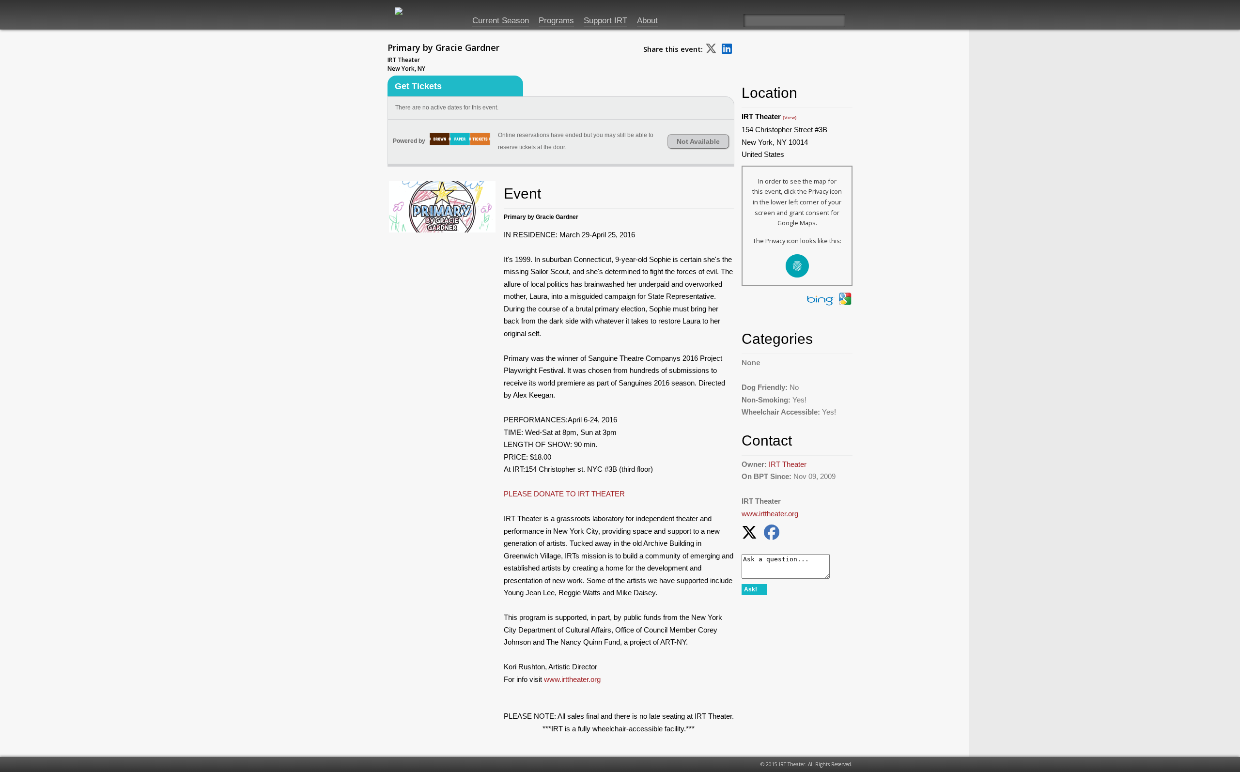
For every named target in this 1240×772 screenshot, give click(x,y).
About (647, 20)
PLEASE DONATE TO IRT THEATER (564, 494)
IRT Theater (787, 464)
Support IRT (605, 20)
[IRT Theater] (414, 15)
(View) (789, 117)
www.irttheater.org (572, 679)
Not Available (698, 141)
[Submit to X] (711, 48)
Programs (556, 20)
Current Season (500, 20)
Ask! (750, 589)
